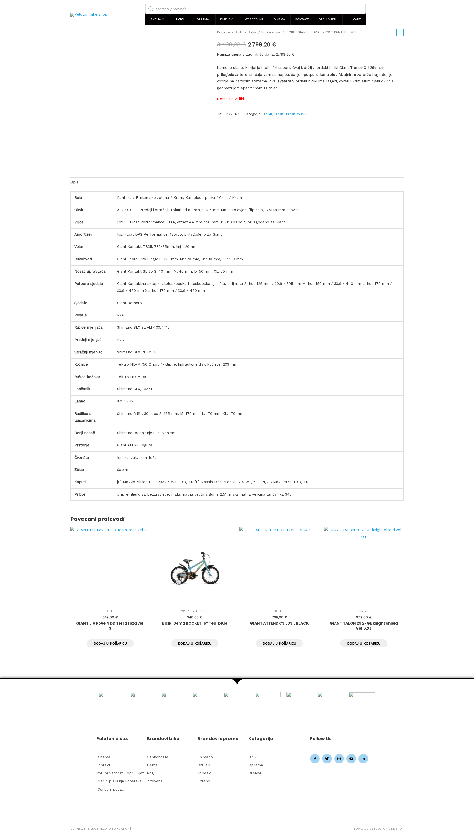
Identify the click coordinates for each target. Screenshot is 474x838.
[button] (157, 19)
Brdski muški (271, 32)
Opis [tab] (74, 182)
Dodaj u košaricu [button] (110, 643)
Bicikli (239, 32)
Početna (224, 32)
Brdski (252, 32)
